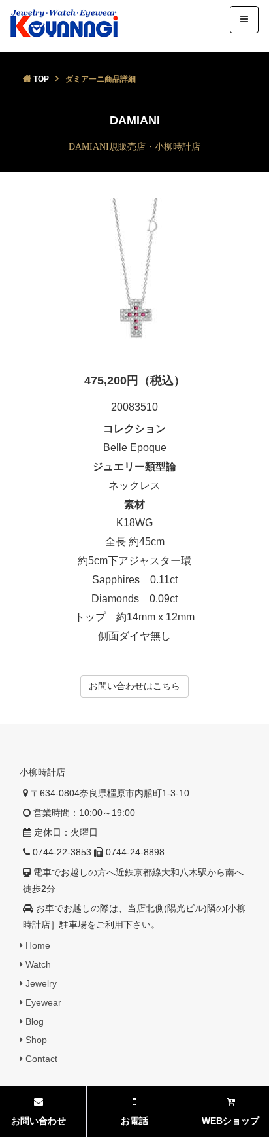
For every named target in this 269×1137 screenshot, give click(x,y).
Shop (35, 1039)
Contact (40, 1058)
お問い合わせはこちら (134, 686)
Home (36, 945)
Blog (33, 1021)
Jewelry (40, 983)
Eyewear (42, 1002)
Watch (37, 964)
